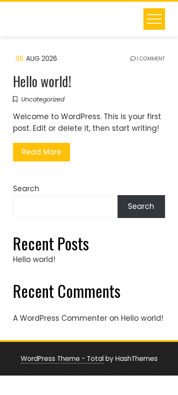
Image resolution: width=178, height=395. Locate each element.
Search (26, 188)
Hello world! (42, 81)
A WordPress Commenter (60, 318)
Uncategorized (42, 99)
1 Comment (150, 58)
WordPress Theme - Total (62, 358)
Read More (41, 152)
